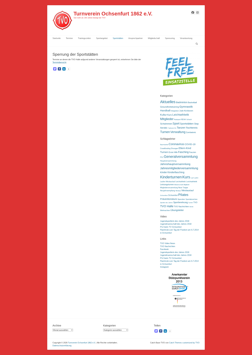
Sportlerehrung (180, 202)
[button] (54, 69)
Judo (181, 111)
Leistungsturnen (167, 184)
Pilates (183, 195)
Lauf (192, 178)
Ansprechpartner (135, 38)
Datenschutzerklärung (61, 345)
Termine (69, 38)
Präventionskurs (168, 199)
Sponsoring (170, 38)
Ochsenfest (164, 195)
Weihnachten (165, 210)
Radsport (177, 119)
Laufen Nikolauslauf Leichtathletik (173, 182)
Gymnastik (186, 106)
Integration (175, 111)
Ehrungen (174, 148)
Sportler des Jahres (166, 202)
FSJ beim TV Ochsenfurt (171, 227)
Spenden (181, 199)
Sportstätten (118, 38)
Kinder (163, 172)
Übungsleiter (177, 210)
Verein (191, 206)
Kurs (169, 115)
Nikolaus (178, 190)
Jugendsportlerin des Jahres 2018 (174, 221)
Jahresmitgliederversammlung (179, 168)
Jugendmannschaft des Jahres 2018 (175, 224)
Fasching (183, 152)
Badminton (181, 102)
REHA (183, 119)
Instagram (164, 267)
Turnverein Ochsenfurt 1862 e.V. (113, 14)
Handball (165, 110)
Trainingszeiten (84, 38)
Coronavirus (176, 144)
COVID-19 (190, 144)
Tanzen (181, 127)
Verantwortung (186, 38)
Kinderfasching (175, 172)
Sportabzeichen (191, 199)
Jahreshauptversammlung (175, 164)
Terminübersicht (59, 62)
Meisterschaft (178, 184)
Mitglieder (167, 119)
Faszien (192, 152)
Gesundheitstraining (169, 107)
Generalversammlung (181, 157)
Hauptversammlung (168, 161)
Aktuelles (167, 102)
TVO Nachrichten (181, 206)
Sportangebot (101, 38)
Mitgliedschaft (154, 38)
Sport (176, 123)
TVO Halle (166, 206)
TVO (195, 202)
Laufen (196, 178)
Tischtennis (192, 127)
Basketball (192, 102)
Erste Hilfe (173, 152)
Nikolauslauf (188, 190)
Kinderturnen (171, 177)
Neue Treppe (183, 188)
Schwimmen (166, 124)
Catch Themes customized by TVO (184, 343)
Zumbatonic (191, 132)
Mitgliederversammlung (169, 188)
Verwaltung (177, 132)
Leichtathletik (180, 114)
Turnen (165, 132)
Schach (189, 119)
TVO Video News (167, 243)
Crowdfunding (165, 148)
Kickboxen (188, 111)
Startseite (56, 38)
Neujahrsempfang (167, 190)
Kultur (163, 114)
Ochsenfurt (173, 195)
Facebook (164, 249)
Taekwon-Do (172, 128)
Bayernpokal (164, 144)
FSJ (161, 157)
